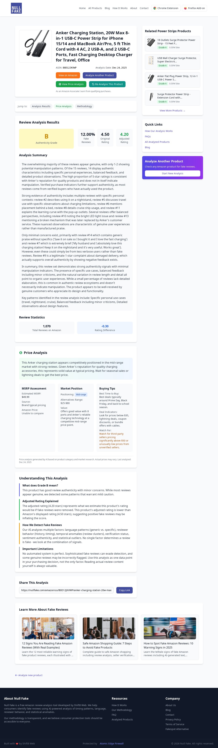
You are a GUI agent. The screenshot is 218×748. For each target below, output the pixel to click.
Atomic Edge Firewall (112, 743)
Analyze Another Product (99, 75)
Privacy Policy (173, 719)
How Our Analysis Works (159, 131)
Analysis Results (41, 106)
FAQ (114, 714)
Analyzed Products (122, 719)
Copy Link (124, 590)
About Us (171, 705)
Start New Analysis (172, 173)
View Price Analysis (73, 84)
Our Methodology (122, 710)
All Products (95, 8)
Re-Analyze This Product (109, 84)
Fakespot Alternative (177, 729)
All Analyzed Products (157, 141)
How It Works (120, 8)
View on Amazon (68, 75)
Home (82, 8)
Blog (107, 8)
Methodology (84, 106)
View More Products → (172, 110)
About (133, 8)
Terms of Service (175, 724)
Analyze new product (30, 675)
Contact (144, 8)
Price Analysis (64, 106)
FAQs (148, 136)
